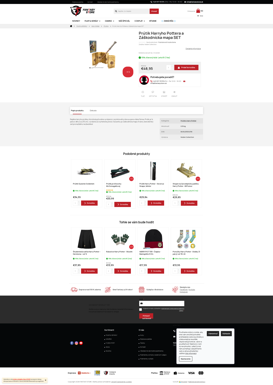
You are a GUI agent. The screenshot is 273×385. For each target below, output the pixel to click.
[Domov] (71, 26)
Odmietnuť (213, 333)
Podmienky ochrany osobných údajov (153, 355)
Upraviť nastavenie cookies (121, 382)
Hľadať (154, 11)
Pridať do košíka (188, 67)
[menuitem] (76, 21)
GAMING (109, 339)
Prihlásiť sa (146, 317)
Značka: (148, 44)
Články (142, 343)
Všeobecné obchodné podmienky (108, 2)
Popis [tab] (73, 110)
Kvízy (142, 335)
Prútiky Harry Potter (188, 121)
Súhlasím (226, 333)
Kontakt (90, 2)
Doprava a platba (77, 2)
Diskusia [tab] (93, 110)
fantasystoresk (76, 343)
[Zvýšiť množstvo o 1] (172, 66)
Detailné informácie (193, 48)
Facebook (184, 289)
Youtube (191, 289)
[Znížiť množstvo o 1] (172, 68)
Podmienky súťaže (146, 359)
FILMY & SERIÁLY (111, 335)
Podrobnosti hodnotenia (167, 42)
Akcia (108, 347)
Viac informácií (190, 353)
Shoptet (184, 382)
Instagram (184, 292)
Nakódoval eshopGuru (196, 382)
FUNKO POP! (110, 343)
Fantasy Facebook (72, 343)
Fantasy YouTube (81, 343)
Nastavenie (186, 359)
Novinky (108, 351)
